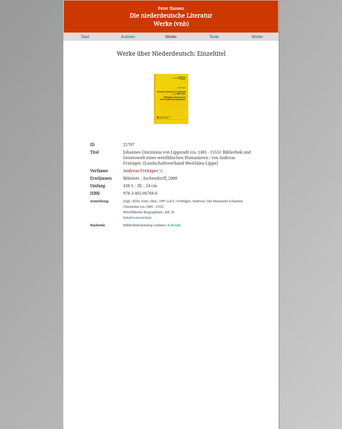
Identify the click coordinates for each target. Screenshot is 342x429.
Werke (171, 37)
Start (85, 37)
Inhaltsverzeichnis (137, 217)
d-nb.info (174, 225)
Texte (214, 37)
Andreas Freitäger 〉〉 (143, 170)
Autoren (128, 37)
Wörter (257, 37)
